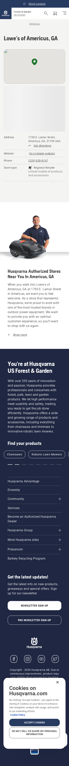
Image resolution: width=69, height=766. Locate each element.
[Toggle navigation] (64, 13)
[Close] (57, 682)
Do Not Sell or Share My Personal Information (34, 733)
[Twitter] (55, 659)
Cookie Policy (17, 714)
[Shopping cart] (55, 13)
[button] (34, 62)
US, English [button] (19, 15)
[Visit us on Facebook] (14, 659)
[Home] (6, 13)
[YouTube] (41, 659)
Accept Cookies (34, 722)
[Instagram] (27, 659)
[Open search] (46, 13)
